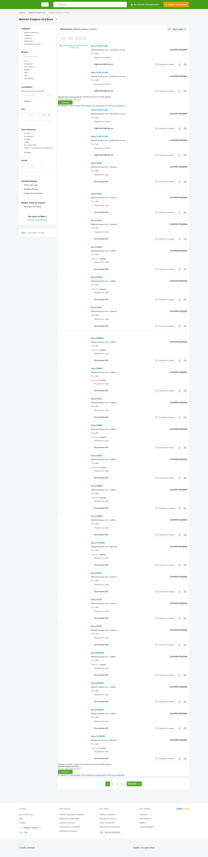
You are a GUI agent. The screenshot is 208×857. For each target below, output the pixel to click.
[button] (179, 64)
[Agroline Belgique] (28, 4)
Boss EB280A (97, 338)
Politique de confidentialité (69, 819)
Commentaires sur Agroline (69, 827)
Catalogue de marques (68, 831)
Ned (25, 832)
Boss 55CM (96, 163)
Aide (21, 819)
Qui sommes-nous (26, 815)
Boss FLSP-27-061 (99, 46)
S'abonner (65, 102)
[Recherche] (55, 4)
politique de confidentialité (95, 106)
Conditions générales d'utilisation (71, 815)
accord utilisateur (118, 106)
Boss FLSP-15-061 (99, 73)
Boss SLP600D (98, 543)
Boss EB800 (96, 247)
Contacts (22, 823)
